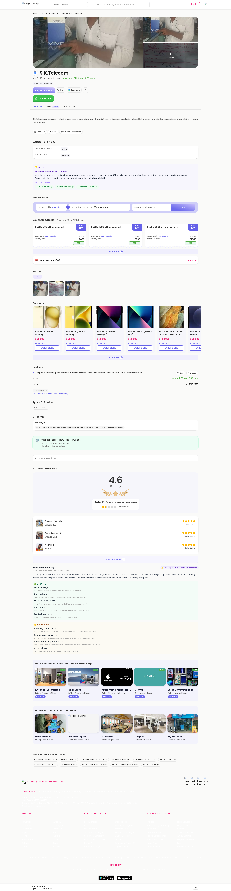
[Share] (85, 90)
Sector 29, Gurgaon (124, 825)
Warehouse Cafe (185, 832)
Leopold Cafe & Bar (186, 839)
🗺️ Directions (74, 90)
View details (40, 343)
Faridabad (57, 829)
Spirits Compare (87, 857)
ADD (80, 243)
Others (161, 869)
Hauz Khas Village (92, 846)
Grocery (76, 791)
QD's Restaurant (154, 846)
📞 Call (60, 90)
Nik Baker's (151, 829)
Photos (37, 277)
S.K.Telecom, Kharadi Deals (144, 759)
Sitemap (118, 857)
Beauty (56, 791)
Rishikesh (26, 843)
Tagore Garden (122, 846)
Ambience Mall (122, 829)
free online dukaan (53, 781)
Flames (180, 829)
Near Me (74, 857)
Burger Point (182, 825)
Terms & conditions (46, 458)
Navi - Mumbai (29, 839)
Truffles (150, 822)
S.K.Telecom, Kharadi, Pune (45, 764)
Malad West (89, 843)
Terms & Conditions (104, 857)
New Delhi (26, 822)
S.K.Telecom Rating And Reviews (125, 764)
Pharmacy (120, 791)
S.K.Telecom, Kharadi (120, 759)
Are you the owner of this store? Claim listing (50, 394)
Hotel (109, 791)
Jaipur (25, 832)
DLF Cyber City (91, 829)
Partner (136, 857)
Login (194, 4)
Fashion (66, 791)
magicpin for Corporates (160, 857)
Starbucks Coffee (155, 839)
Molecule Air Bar (154, 832)
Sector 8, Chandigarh (94, 832)
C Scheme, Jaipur (123, 836)
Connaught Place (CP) (125, 843)
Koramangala (90, 822)
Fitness (87, 791)
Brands (144, 857)
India (42, 13)
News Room (35, 857)
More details (50, 236)
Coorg (55, 843)
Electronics (65, 13)
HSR (86, 825)
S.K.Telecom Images (151, 764)
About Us (46, 857)
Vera (175, 857)
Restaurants (44, 791)
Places (127, 857)
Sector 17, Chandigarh (125, 832)
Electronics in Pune (68, 759)
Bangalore (26, 825)
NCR (54, 832)
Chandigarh (58, 825)
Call (195, 887)
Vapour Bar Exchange (156, 836)
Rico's (179, 843)
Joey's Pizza (152, 843)
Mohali (25, 836)
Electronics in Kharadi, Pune (45, 759)
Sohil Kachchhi (53, 533)
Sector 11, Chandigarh (94, 836)
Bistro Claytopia (184, 822)
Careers (185, 857)
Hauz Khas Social (185, 846)
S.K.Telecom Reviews (69, 764)
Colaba (118, 839)
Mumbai (56, 836)
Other (131, 791)
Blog (66, 857)
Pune (48, 13)
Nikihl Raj (49, 544)
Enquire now (44, 98)
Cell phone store (40, 407)
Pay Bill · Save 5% (43, 90)
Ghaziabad (27, 829)
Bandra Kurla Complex (94, 839)
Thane (56, 839)
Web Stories (196, 857)
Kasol (24, 846)
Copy (182, 373)
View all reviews (113, 559)
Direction (193, 373)
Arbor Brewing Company (158, 825)
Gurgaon (57, 822)
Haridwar (57, 846)
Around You (57, 857)
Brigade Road (121, 822)
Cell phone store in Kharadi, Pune (94, 759)
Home (35, 13)
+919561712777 (191, 384)
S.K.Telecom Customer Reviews (94, 764)
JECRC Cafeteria (185, 836)
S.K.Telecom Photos (168, 759)
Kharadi (55, 13)
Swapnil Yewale (53, 521)
